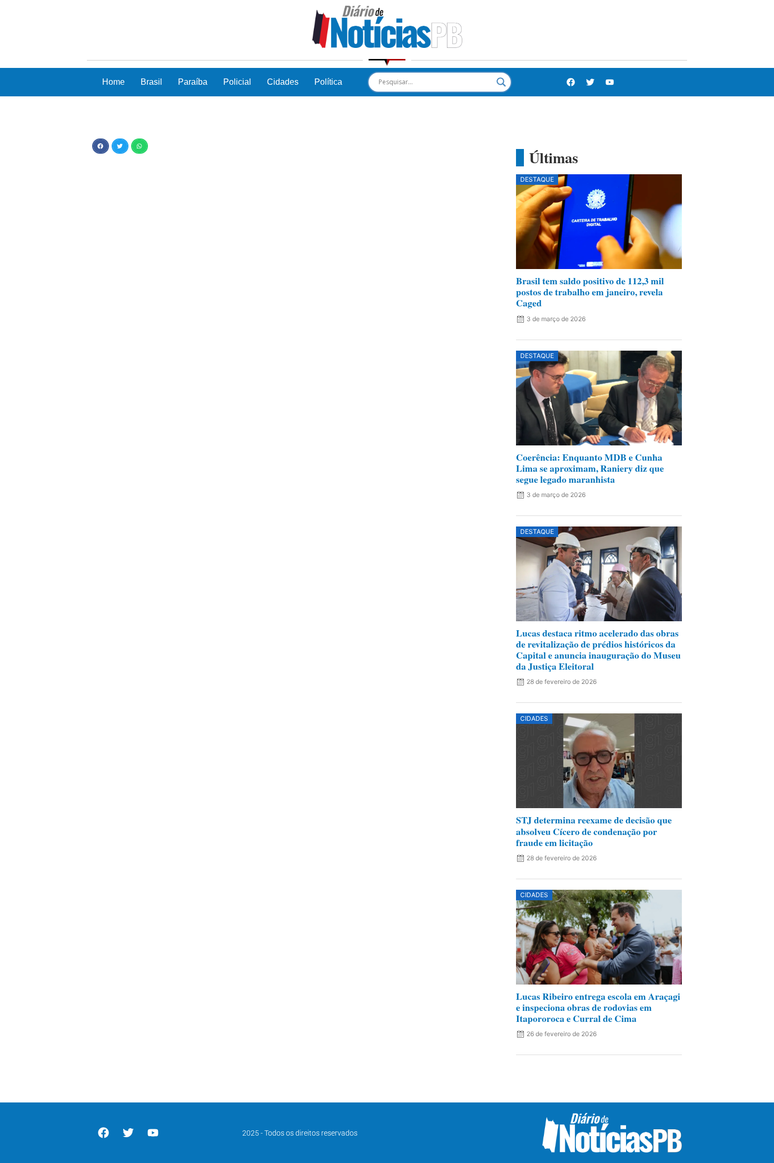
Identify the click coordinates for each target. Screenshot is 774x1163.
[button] (100, 146)
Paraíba (192, 81)
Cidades (283, 81)
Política (328, 81)
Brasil (151, 81)
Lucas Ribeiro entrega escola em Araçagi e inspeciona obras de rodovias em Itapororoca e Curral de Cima (598, 1007)
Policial (237, 81)
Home (113, 81)
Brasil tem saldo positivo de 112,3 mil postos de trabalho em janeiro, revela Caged (590, 292)
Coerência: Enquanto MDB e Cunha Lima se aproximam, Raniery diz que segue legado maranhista (590, 468)
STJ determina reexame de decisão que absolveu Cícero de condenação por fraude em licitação (594, 831)
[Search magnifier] (501, 82)
